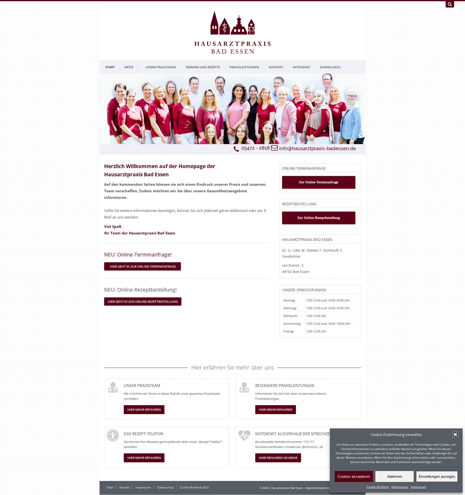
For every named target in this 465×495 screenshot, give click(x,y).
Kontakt (276, 67)
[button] (455, 434)
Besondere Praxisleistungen (284, 385)
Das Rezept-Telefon (143, 433)
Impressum (418, 487)
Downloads (330, 67)
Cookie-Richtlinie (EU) (194, 487)
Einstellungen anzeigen (437, 476)
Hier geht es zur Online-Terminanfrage (142, 266)
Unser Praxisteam (161, 67)
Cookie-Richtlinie (378, 487)
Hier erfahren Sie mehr (278, 458)
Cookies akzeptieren (354, 476)
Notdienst (301, 67)
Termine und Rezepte (203, 67)
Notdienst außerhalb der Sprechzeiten (296, 433)
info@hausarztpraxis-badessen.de (317, 148)
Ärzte (128, 67)
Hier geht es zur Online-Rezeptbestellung (143, 301)
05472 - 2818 (255, 148)
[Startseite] (232, 32)
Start (110, 67)
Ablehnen (394, 476)
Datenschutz (399, 487)
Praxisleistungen (244, 67)
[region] (232, 109)
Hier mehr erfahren (144, 409)
